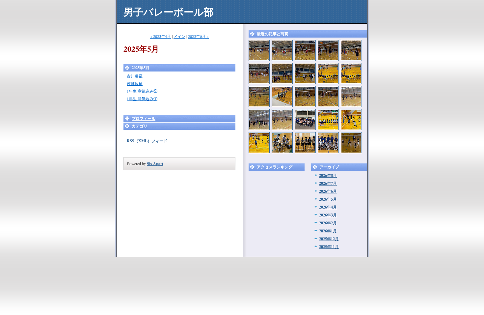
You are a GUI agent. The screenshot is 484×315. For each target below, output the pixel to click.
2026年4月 (328, 207)
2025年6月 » (198, 36)
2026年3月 (328, 215)
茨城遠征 (135, 83)
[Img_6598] (351, 50)
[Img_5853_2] (282, 142)
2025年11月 (329, 246)
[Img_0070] (328, 96)
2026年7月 (328, 183)
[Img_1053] (351, 73)
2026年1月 (328, 231)
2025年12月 (329, 239)
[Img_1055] (259, 96)
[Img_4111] (259, 142)
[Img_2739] (259, 50)
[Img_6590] (305, 73)
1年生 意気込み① (142, 98)
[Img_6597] (259, 73)
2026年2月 (328, 223)
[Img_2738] (282, 50)
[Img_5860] (328, 142)
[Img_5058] (259, 119)
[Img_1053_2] (328, 73)
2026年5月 (328, 199)
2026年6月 (328, 191)
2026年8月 (328, 175)
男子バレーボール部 (168, 11)
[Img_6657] (305, 50)
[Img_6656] (328, 50)
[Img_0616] (282, 96)
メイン (179, 36)
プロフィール (143, 118)
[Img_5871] (351, 142)
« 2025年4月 (160, 36)
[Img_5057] (282, 119)
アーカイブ (329, 167)
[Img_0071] (305, 96)
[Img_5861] (305, 142)
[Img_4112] (351, 119)
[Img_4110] (328, 119)
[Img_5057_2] (351, 96)
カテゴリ (140, 126)
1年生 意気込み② (142, 91)
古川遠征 (135, 75)
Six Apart (155, 163)
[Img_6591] (282, 73)
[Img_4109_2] (305, 119)
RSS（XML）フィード (147, 141)
